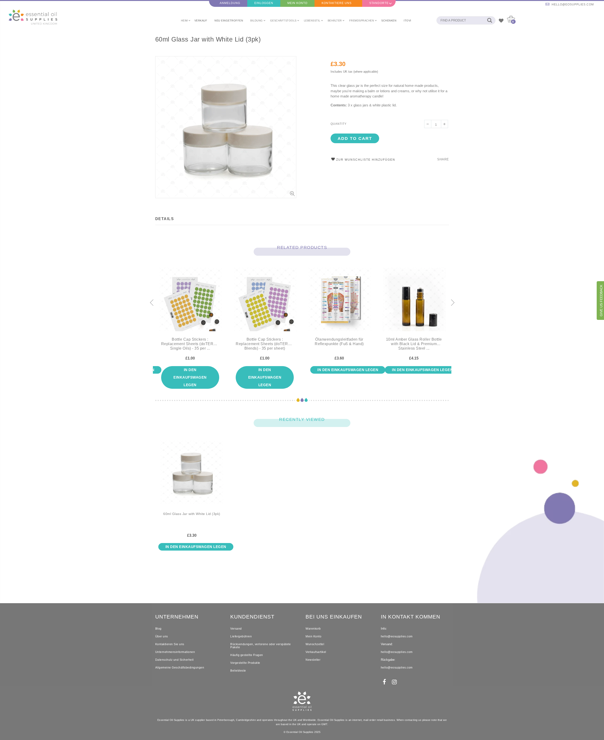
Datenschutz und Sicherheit (174, 659)
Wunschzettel (315, 644)
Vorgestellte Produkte (245, 663)
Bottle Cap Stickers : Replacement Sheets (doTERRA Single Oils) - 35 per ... (190, 343)
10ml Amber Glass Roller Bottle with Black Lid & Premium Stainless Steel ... (414, 343)
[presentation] (151, 302)
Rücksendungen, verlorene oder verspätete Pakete (260, 646)
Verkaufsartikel (316, 652)
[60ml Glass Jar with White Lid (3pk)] (192, 476)
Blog (158, 628)
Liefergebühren (241, 636)
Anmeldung (230, 3)
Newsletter (313, 659)
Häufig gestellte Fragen (246, 655)
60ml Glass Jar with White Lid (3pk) (208, 39)
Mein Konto (297, 3)
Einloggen (263, 3)
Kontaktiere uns (337, 3)
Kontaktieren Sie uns (169, 644)
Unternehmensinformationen (175, 652)
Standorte (379, 3)
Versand (236, 628)
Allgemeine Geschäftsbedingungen (179, 667)
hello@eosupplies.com (573, 4)
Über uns (161, 636)
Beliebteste (238, 670)
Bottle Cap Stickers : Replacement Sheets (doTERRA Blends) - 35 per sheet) (265, 343)
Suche (489, 20)
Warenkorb (313, 628)
